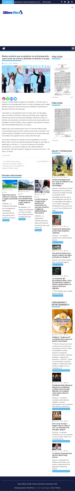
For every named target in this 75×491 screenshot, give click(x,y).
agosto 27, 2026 (58, 226)
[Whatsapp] (7, 99)
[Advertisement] (37, 31)
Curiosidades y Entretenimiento (61, 370)
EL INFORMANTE (42, 161)
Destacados (6, 155)
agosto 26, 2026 (58, 250)
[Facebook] (11, 99)
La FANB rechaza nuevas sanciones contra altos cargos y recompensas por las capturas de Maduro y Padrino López (13, 164)
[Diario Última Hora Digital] (3, 48)
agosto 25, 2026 (58, 276)
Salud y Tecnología (58, 212)
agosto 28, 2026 (8, 190)
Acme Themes (56, 488)
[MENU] (73, 48)
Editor (16, 63)
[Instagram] (3, 99)
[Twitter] (15, 99)
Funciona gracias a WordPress (24, 488)
